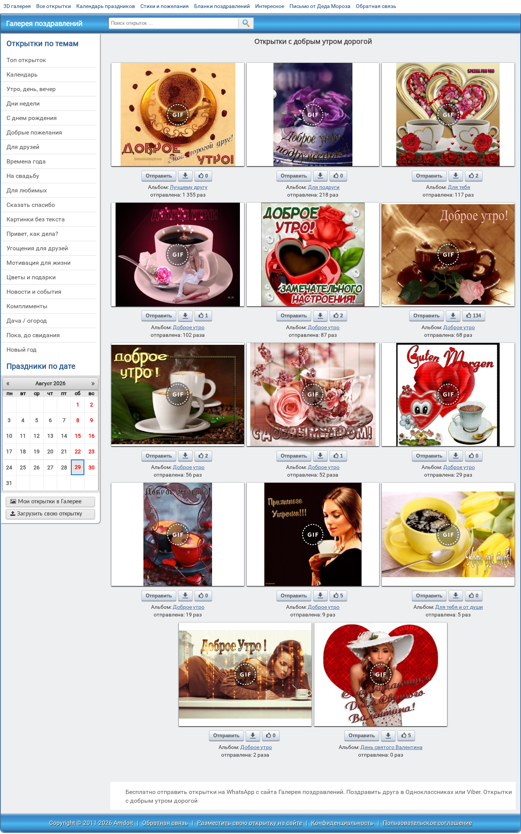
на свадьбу (22, 175)
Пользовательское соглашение (427, 822)
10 (9, 436)
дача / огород (26, 320)
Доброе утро (188, 327)
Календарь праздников (105, 6)
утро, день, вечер (31, 89)
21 (64, 451)
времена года (26, 161)
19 (37, 451)
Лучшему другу (188, 187)
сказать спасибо (30, 204)
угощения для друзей (37, 248)
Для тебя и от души (459, 607)
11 (23, 436)
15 (78, 436)
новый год (21, 349)
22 (78, 451)
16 (91, 436)
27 (50, 467)
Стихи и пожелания (164, 6)
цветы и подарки (31, 277)
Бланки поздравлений (222, 6)
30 (91, 467)
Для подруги (323, 187)
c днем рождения (31, 118)
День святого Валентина (391, 747)
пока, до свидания (33, 335)
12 (37, 436)
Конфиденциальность (342, 822)
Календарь (22, 74)
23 (91, 451)
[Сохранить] (185, 175)
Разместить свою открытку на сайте (249, 822)
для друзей (22, 146)
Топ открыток (26, 60)
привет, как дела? (32, 233)
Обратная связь (376, 6)
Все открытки (53, 6)
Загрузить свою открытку (46, 514)
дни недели (23, 103)
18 (23, 451)
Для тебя (459, 187)
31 (9, 483)
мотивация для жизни (38, 262)
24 (9, 467)
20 (50, 451)
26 (37, 467)
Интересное (269, 6)
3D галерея (17, 6)
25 (23, 467)
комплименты (26, 306)
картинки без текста (35, 219)
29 (78, 467)
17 (9, 451)
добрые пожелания (34, 132)
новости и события (33, 291)
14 (64, 436)
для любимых (26, 190)
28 (64, 467)
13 (50, 436)
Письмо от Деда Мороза (320, 6)
